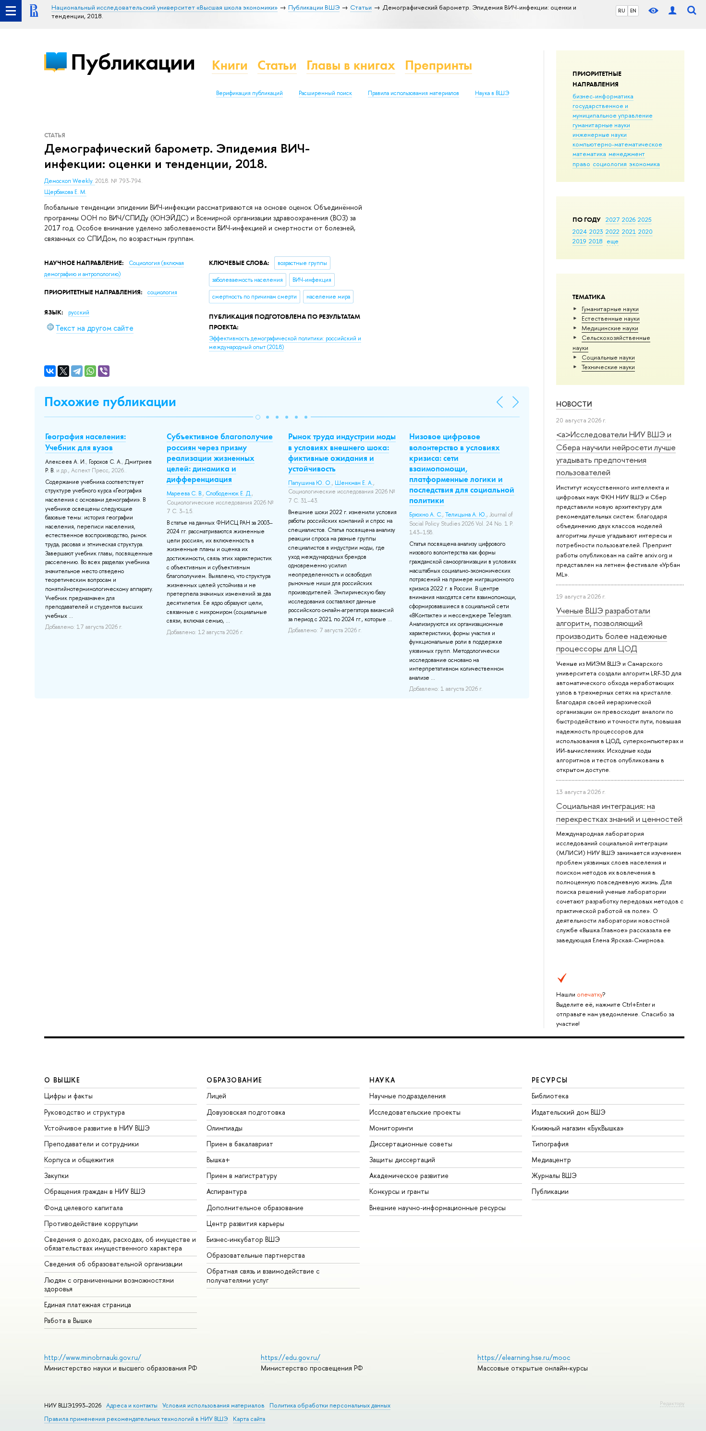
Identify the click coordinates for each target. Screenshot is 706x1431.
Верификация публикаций (249, 93)
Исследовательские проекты (415, 1112)
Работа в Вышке (68, 1320)
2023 (596, 231)
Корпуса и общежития (79, 1159)
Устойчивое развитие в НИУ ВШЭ (97, 1127)
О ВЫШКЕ (62, 1079)
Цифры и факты (68, 1095)
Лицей (216, 1095)
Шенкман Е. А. (354, 483)
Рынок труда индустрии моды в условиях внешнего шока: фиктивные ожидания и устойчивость (342, 452)
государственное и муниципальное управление (612, 110)
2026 (628, 219)
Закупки (56, 1175)
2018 (596, 241)
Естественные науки (611, 318)
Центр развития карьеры (245, 1223)
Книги (230, 65)
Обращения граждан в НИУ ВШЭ (95, 1191)
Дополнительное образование (255, 1207)
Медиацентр (551, 1159)
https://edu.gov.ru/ (290, 1357)
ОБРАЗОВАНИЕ (234, 1079)
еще (613, 241)
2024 (579, 231)
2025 (645, 219)
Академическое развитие (409, 1175)
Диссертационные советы (410, 1143)
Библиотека (550, 1095)
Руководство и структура (84, 1112)
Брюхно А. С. (425, 514)
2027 (613, 219)
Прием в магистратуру (242, 1175)
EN (633, 10)
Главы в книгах (350, 65)
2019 (579, 241)
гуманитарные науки (601, 124)
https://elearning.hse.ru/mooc (523, 1357)
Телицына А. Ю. (466, 514)
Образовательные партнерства (256, 1255)
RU (621, 10)
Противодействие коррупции (91, 1223)
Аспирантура (227, 1191)
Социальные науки (608, 357)
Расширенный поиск (325, 93)
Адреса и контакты (132, 1405)
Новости (574, 404)
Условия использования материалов (213, 1405)
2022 (613, 231)
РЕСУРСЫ (550, 1079)
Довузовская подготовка (246, 1112)
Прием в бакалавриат (240, 1143)
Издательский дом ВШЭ (569, 1112)
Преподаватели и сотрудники (91, 1143)
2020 (645, 231)
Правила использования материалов (413, 93)
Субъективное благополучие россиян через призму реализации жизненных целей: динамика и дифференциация (220, 457)
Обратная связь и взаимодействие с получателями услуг (263, 1275)
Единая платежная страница (87, 1304)
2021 (629, 231)
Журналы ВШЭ (554, 1175)
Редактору (672, 1403)
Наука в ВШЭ (492, 93)
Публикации (133, 61)
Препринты (438, 65)
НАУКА (382, 1079)
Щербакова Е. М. (65, 192)
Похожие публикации (110, 401)
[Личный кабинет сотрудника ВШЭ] (672, 11)
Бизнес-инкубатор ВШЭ (243, 1239)
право (581, 163)
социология (610, 163)
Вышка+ (218, 1159)
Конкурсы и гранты (399, 1191)
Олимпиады (225, 1127)
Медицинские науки (610, 328)
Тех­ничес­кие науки (608, 366)
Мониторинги (391, 1127)
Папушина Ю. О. (310, 483)
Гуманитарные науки (610, 308)
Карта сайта (249, 1419)
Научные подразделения (407, 1095)
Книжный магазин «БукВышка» (578, 1127)
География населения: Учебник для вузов (85, 441)
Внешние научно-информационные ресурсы (437, 1207)
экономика (644, 163)
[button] (258, 417)
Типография (550, 1143)
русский (78, 312)
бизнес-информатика (602, 96)
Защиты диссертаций (402, 1159)
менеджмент (627, 153)
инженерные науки (599, 134)
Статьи (277, 65)
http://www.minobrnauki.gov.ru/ (92, 1357)
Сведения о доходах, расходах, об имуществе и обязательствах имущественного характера (120, 1243)
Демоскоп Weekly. (69, 181)
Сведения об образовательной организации (113, 1263)
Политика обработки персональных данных (329, 1405)
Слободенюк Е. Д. (229, 493)
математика (589, 153)
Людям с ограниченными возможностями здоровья (109, 1284)
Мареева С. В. (185, 493)
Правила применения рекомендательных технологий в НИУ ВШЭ (136, 1419)
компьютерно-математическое (617, 144)
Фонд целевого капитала (83, 1207)
